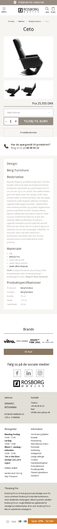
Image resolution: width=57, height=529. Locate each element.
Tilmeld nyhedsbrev (39, 472)
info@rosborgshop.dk (40, 412)
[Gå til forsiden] (28, 10)
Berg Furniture (35, 21)
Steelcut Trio (14, 256)
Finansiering (36, 440)
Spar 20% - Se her (42, 521)
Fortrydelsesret (37, 466)
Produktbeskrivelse (28, 132)
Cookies (34, 459)
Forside (11, 21)
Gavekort (35, 475)
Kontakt (34, 437)
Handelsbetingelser (39, 463)
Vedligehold (36, 453)
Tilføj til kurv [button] (36, 121)
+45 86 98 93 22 (37, 406)
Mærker (21, 21)
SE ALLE (28, 351)
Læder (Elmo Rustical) (18, 266)
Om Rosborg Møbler (40, 434)
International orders (39, 444)
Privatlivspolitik (37, 469)
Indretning (35, 450)
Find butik (35, 447)
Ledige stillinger (37, 456)
